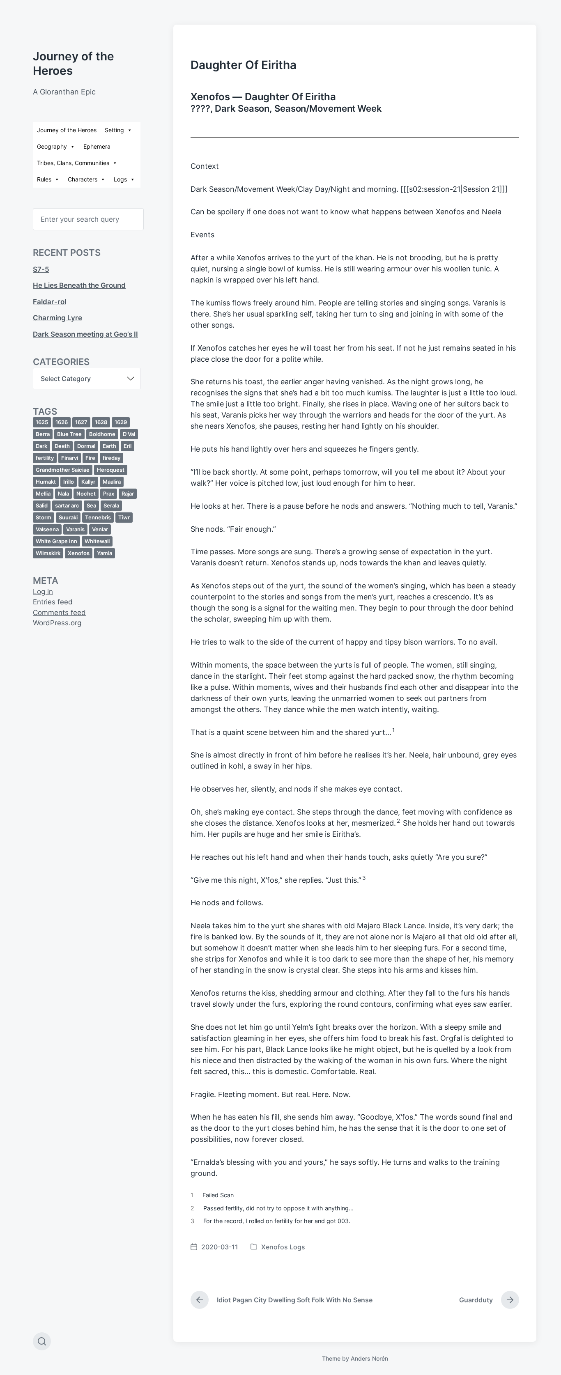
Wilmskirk (48, 553)
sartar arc (67, 505)
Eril (127, 446)
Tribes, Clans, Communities (73, 162)
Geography (52, 146)
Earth (109, 446)
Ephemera (96, 146)
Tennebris (98, 517)
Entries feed (53, 602)
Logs (120, 179)
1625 (42, 422)
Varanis (75, 529)
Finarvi (69, 458)
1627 (81, 422)
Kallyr (88, 481)
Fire (90, 458)
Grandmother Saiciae (63, 469)
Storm (43, 517)
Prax (108, 493)
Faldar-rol (49, 302)
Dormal (86, 446)
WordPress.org (57, 623)
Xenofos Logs (283, 1247)
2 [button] (398, 820)
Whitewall (97, 541)
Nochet (86, 493)
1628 (101, 422)
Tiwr (124, 517)
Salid (42, 505)
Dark (41, 446)
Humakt (46, 481)
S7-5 (41, 269)
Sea (91, 505)
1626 (61, 422)
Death (62, 446)
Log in (43, 592)
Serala (111, 505)
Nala (63, 493)
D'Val (129, 434)
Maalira (112, 481)
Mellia (43, 493)
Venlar (100, 529)
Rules (44, 179)
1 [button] (393, 730)
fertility (45, 458)
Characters (82, 179)
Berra (43, 434)
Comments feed (59, 612)
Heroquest (110, 469)
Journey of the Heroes (67, 129)
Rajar (128, 493)
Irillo (68, 481)
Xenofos (79, 553)
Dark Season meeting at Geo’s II (85, 334)
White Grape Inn (56, 541)
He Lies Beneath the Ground (79, 285)
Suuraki (68, 517)
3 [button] (364, 878)
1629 (121, 422)
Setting (114, 129)
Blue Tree (69, 434)
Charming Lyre (57, 318)
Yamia (104, 553)
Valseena (47, 529)
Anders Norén (369, 1358)
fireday (111, 458)
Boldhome (102, 434)
